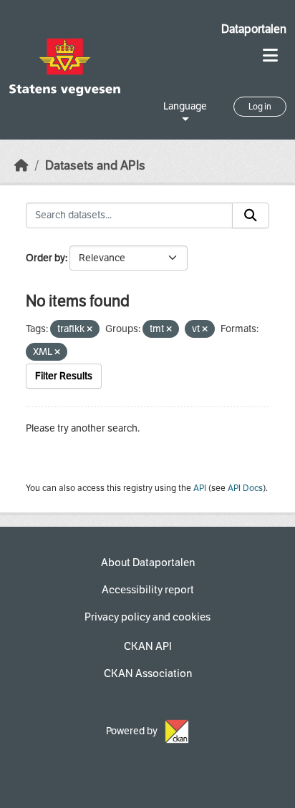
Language (185, 106)
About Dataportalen (148, 562)
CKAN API (148, 646)
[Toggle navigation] (270, 55)
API (199, 488)
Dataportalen (253, 29)
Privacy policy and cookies (147, 616)
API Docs (245, 488)
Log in (259, 107)
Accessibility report (148, 589)
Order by (45, 258)
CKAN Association (148, 673)
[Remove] (89, 329)
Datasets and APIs (95, 165)
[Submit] (250, 215)
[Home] (21, 165)
